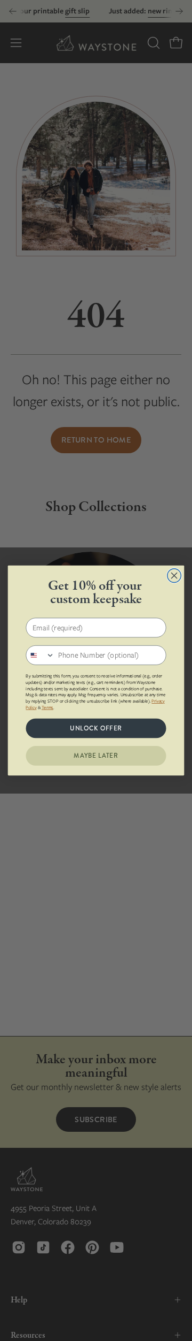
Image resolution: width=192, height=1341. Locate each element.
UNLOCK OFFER (96, 728)
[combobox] (40, 655)
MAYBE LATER (96, 755)
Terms (47, 707)
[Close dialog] (174, 576)
